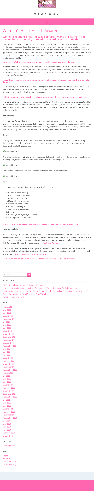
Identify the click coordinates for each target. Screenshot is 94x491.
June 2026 (7, 310)
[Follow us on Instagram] (54, 14)
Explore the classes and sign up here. (30, 254)
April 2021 (7, 430)
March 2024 (8, 358)
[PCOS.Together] (47, 4)
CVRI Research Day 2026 (13, 297)
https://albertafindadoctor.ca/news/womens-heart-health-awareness (48, 259)
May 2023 (7, 382)
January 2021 (8, 436)
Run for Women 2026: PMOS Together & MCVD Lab (24, 294)
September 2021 (10, 418)
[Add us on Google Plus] (46, 14)
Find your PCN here (51, 243)
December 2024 (10, 337)
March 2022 (8, 409)
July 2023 (6, 376)
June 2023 (7, 379)
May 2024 (7, 352)
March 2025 (8, 331)
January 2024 (8, 364)
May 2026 (7, 313)
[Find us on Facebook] (38, 14)
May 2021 (7, 427)
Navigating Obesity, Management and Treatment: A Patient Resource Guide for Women (40, 288)
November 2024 (10, 340)
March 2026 (8, 316)
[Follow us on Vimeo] (57, 14)
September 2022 (10, 397)
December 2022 (10, 394)
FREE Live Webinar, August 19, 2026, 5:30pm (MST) (24, 285)
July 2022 (6, 400)
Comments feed (9, 461)
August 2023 (8, 373)
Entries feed (8, 458)
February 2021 (9, 433)
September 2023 (10, 370)
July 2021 (6, 421)
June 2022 (7, 403)
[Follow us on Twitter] (42, 14)
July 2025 (6, 322)
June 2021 (7, 424)
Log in (5, 455)
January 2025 (8, 334)
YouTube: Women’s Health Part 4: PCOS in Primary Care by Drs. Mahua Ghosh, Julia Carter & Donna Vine (46, 291)
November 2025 (10, 319)
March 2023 (8, 385)
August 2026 (8, 307)
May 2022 (7, 406)
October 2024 (9, 343)
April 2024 (7, 355)
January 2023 (8, 391)
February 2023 (9, 388)
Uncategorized (9, 445)
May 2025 (7, 328)
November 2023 (10, 367)
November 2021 (10, 415)
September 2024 (10, 346)
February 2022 (9, 412)
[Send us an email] (35, 14)
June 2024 (7, 349)
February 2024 (9, 361)
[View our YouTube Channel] (50, 14)
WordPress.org (9, 464)
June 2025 (7, 325)
